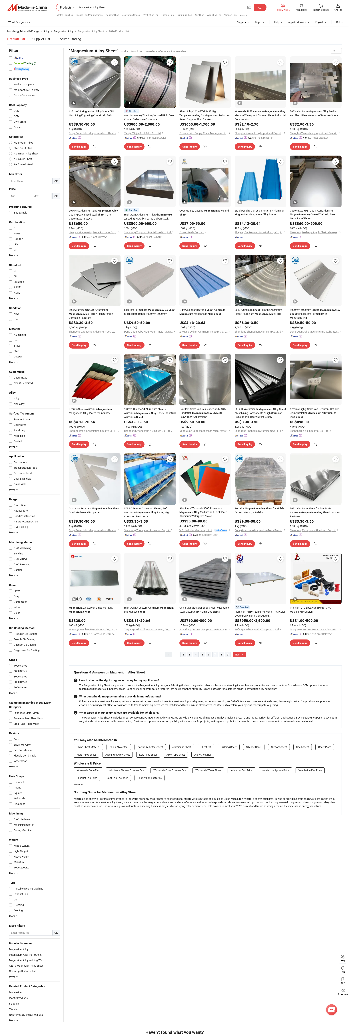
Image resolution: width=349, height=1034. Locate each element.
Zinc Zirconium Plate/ (91, 609)
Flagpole (14, 1003)
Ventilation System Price (275, 770)
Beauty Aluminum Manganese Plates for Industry (90, 411)
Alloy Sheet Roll (202, 754)
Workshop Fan (214, 14)
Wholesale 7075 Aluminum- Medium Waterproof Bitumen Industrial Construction (260, 115)
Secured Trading (69, 39)
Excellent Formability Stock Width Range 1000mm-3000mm (149, 311)
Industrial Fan (112, 14)
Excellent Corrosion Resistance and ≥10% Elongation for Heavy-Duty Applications (202, 413)
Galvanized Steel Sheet (150, 747)
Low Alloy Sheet (148, 754)
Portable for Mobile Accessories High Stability (259, 510)
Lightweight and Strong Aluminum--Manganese (202, 311)
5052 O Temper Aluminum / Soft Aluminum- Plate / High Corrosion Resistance (147, 512)
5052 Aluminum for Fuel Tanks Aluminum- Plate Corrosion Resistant (315, 512)
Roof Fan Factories (117, 778)
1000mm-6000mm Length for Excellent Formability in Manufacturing (315, 313)
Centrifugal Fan (184, 14)
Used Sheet (302, 747)
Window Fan (230, 14)
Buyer (258, 22)
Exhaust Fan (167, 14)
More (77, 784)
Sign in (338, 9)
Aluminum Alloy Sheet (117, 754)
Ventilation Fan (151, 14)
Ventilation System (131, 14)
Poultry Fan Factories (149, 778)
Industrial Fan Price (241, 770)
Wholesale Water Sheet (208, 770)
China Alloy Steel (118, 747)
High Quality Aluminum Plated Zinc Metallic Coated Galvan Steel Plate (148, 217)
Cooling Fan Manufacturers (89, 14)
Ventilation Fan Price (310, 770)
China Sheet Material (88, 747)
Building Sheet (229, 747)
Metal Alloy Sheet (86, 754)
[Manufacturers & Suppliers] (27, 7)
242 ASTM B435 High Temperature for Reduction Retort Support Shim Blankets (204, 115)
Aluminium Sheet (181, 747)
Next (238, 654)
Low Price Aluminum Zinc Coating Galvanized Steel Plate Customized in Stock (93, 214)
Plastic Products (18, 998)
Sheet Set (206, 747)
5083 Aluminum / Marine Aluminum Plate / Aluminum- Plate (258, 311)
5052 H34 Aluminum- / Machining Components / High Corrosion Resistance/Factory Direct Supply (260, 413)
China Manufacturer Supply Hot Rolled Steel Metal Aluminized (204, 609)
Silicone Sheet (254, 747)
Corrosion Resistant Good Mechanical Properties (94, 510)
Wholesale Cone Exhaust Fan (169, 770)
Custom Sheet (279, 747)
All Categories (20, 22)
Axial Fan (199, 14)
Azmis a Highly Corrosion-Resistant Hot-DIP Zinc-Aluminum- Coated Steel (314, 413)
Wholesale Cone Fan (88, 770)
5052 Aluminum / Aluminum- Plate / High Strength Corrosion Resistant (91, 313)
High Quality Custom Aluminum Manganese (149, 609)
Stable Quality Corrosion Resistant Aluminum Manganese (260, 212)
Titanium (14, 1009)
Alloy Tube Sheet (176, 754)
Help (276, 22)
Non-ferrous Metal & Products (26, 1015)
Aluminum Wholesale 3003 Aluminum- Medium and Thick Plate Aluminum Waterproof (203, 512)
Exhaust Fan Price (87, 778)
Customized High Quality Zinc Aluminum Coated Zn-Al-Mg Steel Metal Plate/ (312, 214)
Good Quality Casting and (204, 212)
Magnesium (15, 992)
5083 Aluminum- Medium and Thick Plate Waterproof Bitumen (314, 113)
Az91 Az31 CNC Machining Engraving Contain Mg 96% (92, 113)
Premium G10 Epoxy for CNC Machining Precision (310, 609)
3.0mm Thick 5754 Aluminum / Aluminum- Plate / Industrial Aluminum (150, 413)
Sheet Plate (324, 747)
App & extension (297, 22)
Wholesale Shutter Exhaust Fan (126, 770)
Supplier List (41, 39)
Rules (339, 22)
